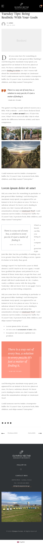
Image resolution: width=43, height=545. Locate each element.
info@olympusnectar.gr (21, 486)
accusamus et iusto (25, 330)
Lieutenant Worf (28, 211)
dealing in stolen (13, 71)
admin (11, 23)
